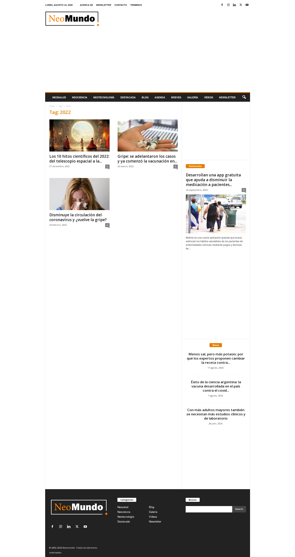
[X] (240, 5)
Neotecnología (125, 516)
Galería (192, 97)
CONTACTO (120, 4)
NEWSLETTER (103, 4)
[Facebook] (222, 5)
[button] (244, 97)
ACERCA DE (86, 4)
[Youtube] (247, 5)
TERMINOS (136, 4)
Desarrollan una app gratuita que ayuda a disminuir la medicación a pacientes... (213, 179)
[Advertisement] (147, 62)
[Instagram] (228, 5)
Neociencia (79, 97)
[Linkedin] (234, 5)
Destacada (128, 97)
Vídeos (208, 97)
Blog (145, 97)
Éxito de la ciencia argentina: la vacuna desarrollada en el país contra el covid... (216, 386)
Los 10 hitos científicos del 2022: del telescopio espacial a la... (79, 159)
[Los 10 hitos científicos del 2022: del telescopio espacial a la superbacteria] (79, 135)
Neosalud (59, 97)
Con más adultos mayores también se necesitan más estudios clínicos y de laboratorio (215, 414)
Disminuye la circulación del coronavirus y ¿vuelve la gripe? (78, 217)
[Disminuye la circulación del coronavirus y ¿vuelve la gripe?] (79, 194)
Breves (176, 97)
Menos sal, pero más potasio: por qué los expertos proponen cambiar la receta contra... (216, 358)
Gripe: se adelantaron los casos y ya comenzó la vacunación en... (147, 159)
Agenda (160, 97)
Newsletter (155, 521)
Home (52, 106)
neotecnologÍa (103, 97)
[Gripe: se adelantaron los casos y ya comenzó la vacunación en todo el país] (148, 135)
